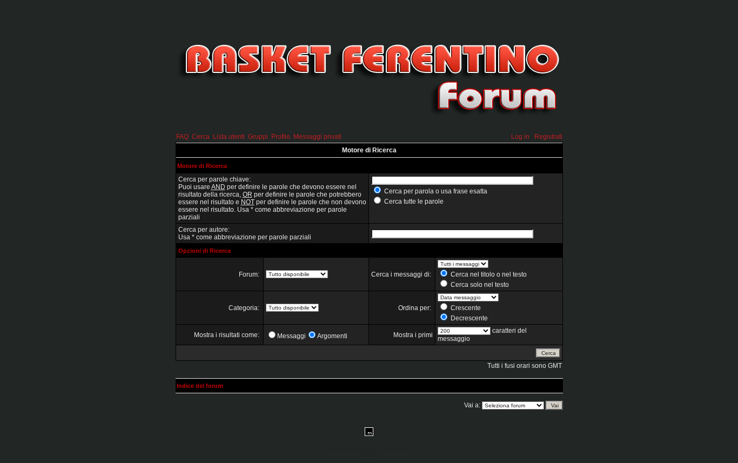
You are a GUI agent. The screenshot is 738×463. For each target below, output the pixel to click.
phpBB (355, 449)
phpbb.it (369, 455)
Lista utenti (229, 136)
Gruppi (258, 136)
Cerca (201, 136)
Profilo (280, 136)
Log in (520, 136)
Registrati (548, 136)
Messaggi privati (317, 136)
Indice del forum (200, 386)
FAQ (182, 136)
